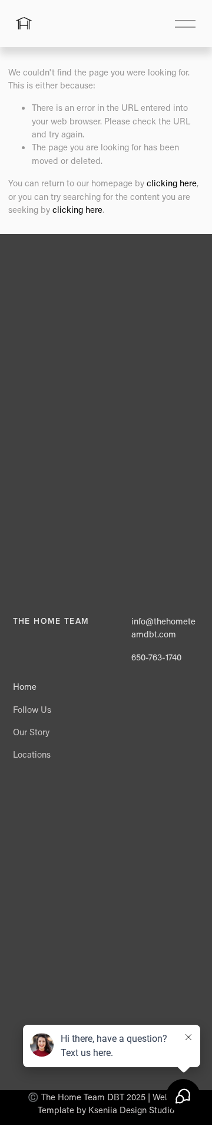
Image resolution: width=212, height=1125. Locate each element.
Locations (32, 754)
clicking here (172, 183)
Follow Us (32, 709)
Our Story (31, 732)
